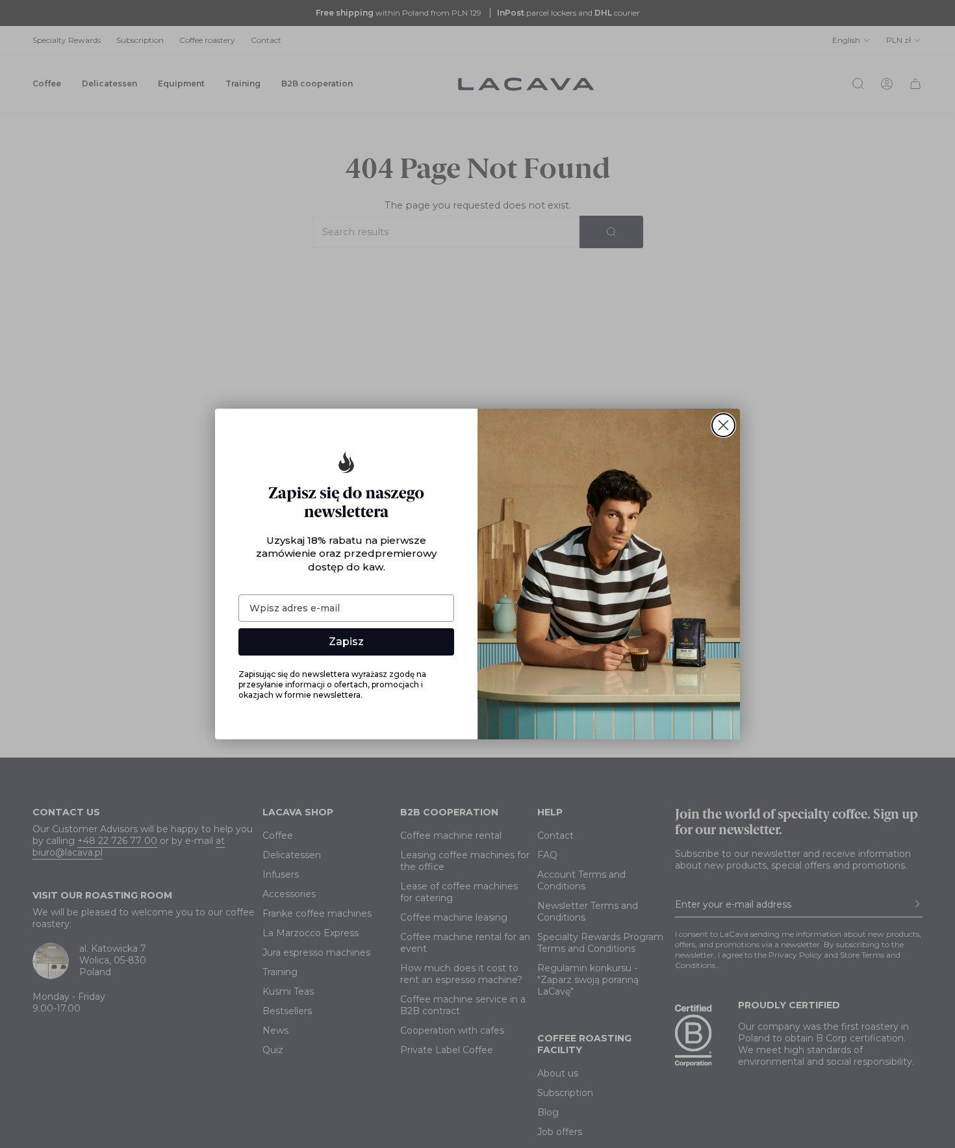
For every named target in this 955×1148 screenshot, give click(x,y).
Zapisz (346, 641)
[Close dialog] (723, 425)
